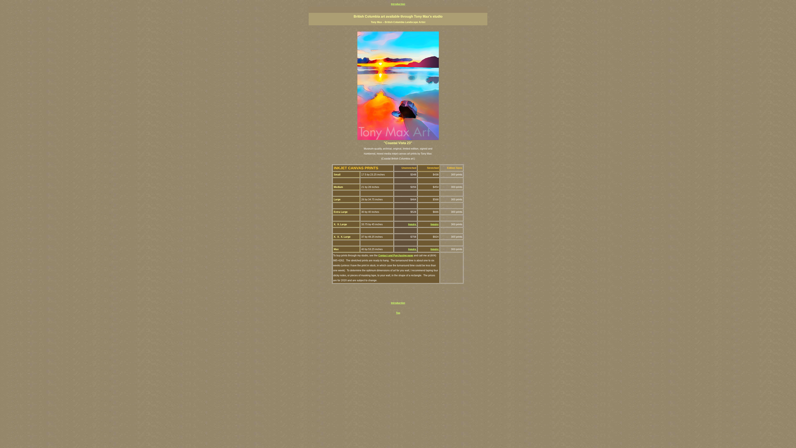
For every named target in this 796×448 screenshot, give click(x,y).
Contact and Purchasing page (395, 255)
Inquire (412, 224)
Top (398, 313)
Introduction (398, 4)
